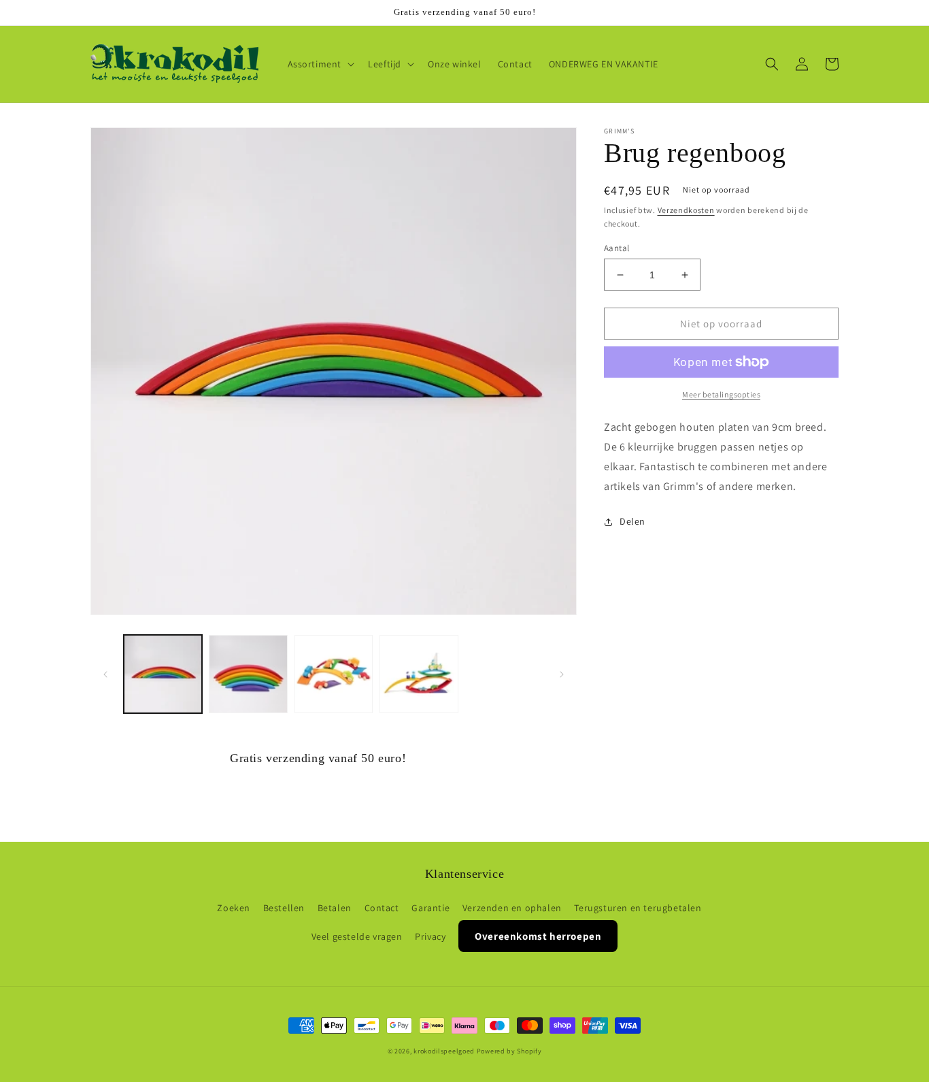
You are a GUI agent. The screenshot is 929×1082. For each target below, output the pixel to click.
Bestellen (284, 908)
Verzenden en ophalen (512, 908)
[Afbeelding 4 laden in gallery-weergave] (418, 674)
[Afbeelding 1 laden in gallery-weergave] (163, 674)
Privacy (430, 936)
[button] (320, 64)
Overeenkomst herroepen (538, 936)
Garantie (430, 908)
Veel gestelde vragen (357, 936)
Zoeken (233, 908)
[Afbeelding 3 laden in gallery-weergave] (333, 674)
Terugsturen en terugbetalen (637, 908)
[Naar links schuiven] (105, 674)
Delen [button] (632, 521)
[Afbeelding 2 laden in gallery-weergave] (248, 674)
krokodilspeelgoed (444, 1051)
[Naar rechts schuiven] (562, 674)
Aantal (616, 248)
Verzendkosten (686, 210)
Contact (382, 908)
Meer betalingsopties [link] (721, 394)
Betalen (335, 908)
